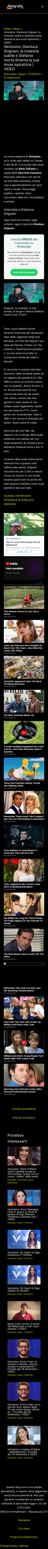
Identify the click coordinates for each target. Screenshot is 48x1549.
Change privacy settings (14, 1545)
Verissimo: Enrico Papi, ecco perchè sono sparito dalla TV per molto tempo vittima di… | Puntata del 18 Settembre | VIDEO (24, 1409)
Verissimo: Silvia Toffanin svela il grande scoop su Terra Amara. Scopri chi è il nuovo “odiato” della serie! (23, 1172)
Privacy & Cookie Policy (24, 1536)
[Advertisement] (24, 129)
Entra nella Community (24, 272)
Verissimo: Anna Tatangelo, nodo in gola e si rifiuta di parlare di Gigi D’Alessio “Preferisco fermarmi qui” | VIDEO (23, 1214)
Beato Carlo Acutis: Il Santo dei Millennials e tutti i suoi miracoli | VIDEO (23, 1326)
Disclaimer (24, 1520)
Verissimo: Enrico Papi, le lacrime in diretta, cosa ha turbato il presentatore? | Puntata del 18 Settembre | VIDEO (23, 1366)
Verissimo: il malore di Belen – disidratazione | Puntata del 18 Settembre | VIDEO (24, 1452)
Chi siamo (24, 1528)
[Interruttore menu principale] (42, 6)
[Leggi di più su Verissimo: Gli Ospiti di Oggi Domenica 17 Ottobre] (24, 1239)
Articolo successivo (24, 1117)
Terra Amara (22, 1180)
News (22, 74)
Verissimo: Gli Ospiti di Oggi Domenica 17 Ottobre (24, 1253)
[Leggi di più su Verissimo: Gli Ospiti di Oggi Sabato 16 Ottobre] (24, 1274)
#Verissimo (10, 74)
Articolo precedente (24, 1108)
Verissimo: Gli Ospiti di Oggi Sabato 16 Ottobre (24, 1289)
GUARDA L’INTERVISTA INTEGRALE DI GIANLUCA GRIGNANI (19, 500)
